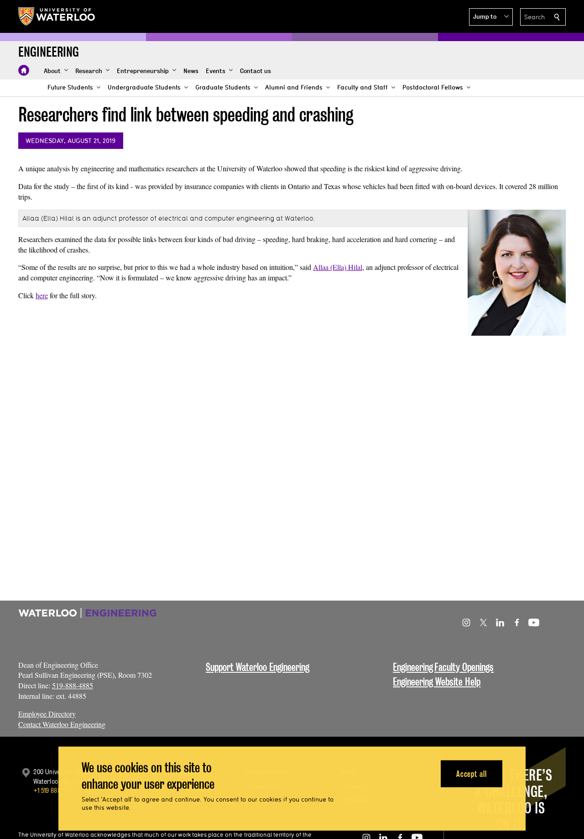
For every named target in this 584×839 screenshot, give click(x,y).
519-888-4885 (72, 685)
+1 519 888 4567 (54, 790)
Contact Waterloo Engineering (61, 724)
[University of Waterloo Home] (57, 16)
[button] (490, 17)
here (42, 295)
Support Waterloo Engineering (257, 667)
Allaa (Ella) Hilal (337, 267)
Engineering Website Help (436, 681)
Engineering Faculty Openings (443, 667)
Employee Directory (47, 713)
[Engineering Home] (23, 70)
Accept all (471, 773)
